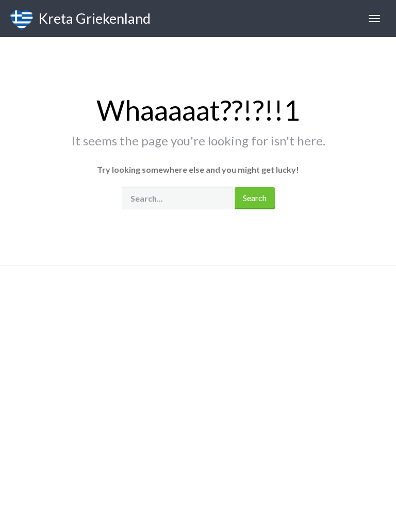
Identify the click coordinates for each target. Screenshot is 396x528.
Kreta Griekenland (92, 18)
